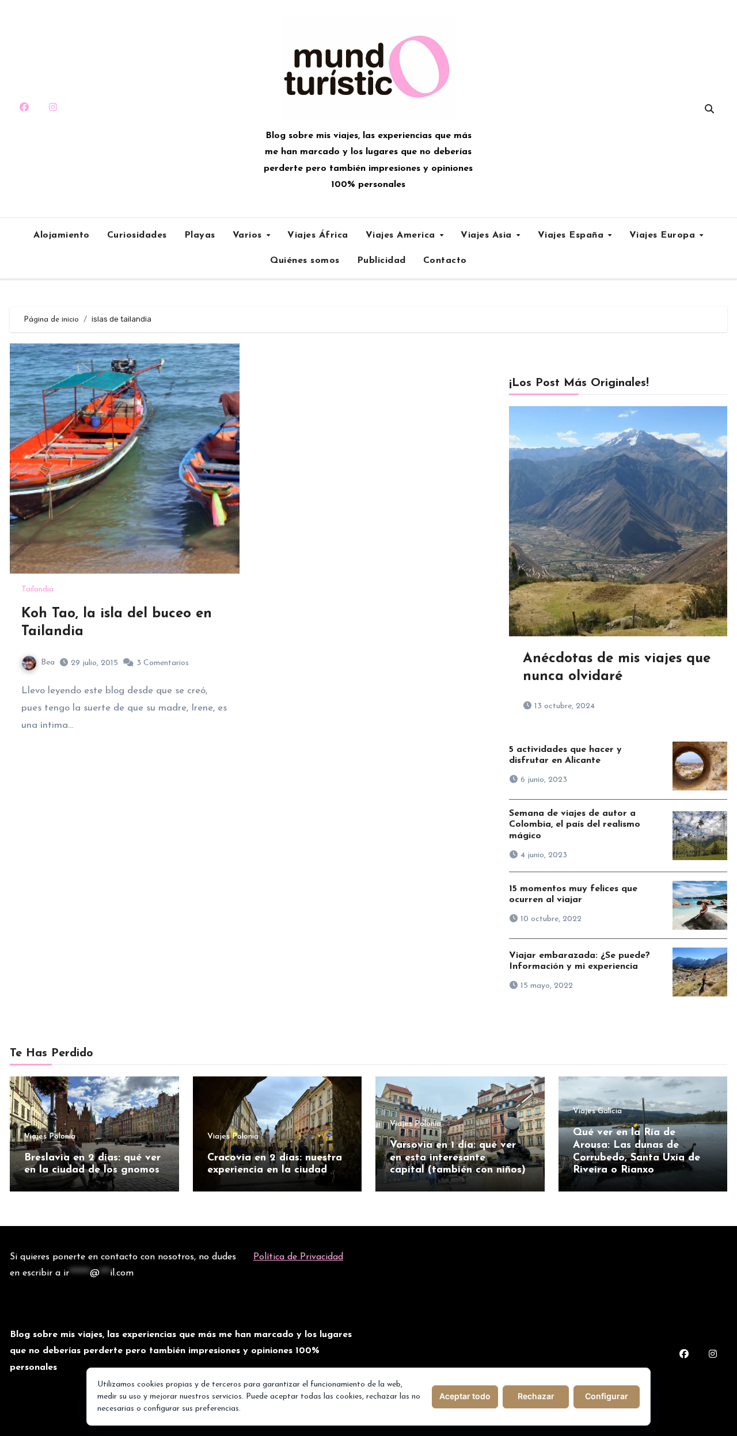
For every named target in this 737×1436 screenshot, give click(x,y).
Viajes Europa (663, 235)
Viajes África (317, 235)
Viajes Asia (488, 235)
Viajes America (402, 235)
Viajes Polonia (49, 1137)
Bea (48, 662)
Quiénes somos (305, 260)
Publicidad (381, 260)
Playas (199, 235)
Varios (249, 235)
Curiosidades (137, 235)
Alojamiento (61, 235)
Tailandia (37, 590)
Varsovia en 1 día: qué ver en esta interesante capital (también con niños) (458, 1157)
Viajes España (572, 235)
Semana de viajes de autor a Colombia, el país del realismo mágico (574, 824)
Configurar (606, 1396)
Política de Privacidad (298, 1257)
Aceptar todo (465, 1396)
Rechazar (536, 1396)
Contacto (445, 260)
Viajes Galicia (597, 1111)
